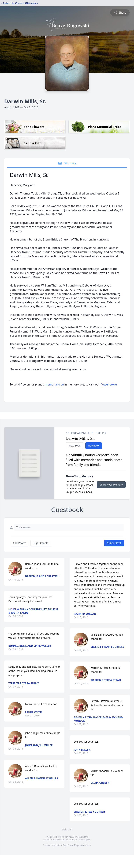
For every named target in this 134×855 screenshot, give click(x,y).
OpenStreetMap (71, 845)
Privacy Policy (57, 839)
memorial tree (54, 384)
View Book (74, 445)
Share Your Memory (111, 484)
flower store (108, 384)
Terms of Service (76, 839)
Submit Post (114, 543)
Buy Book (93, 445)
